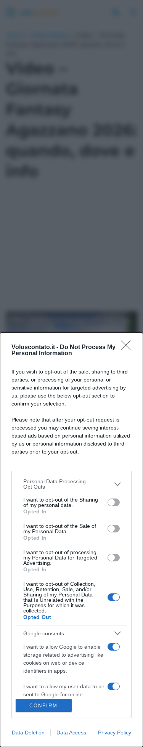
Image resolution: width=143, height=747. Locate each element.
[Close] (128, 347)
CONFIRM (43, 706)
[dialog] (71, 540)
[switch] (114, 502)
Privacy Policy (114, 732)
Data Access (71, 732)
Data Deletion (28, 732)
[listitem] (71, 484)
